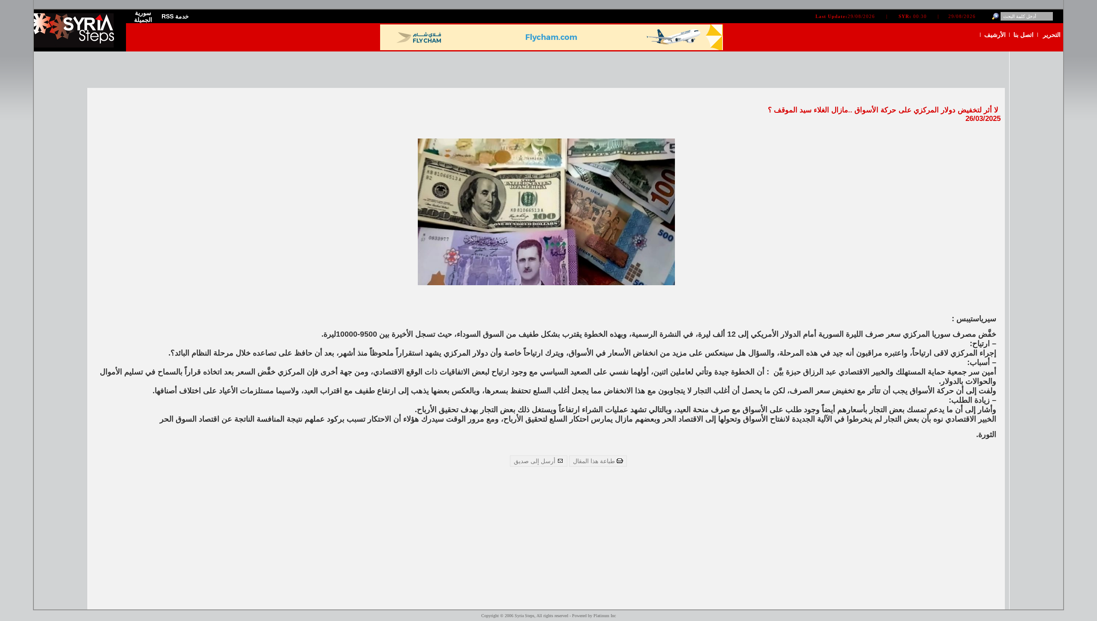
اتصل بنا (1023, 34)
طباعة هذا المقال (595, 461)
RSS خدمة (175, 16)
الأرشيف (995, 34)
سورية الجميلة (143, 16)
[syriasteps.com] (77, 45)
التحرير (1052, 34)
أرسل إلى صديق (535, 461)
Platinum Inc (604, 615)
